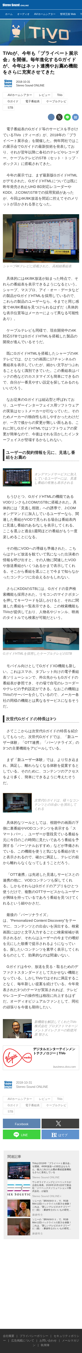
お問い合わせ (48, 1340)
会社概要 (8, 1335)
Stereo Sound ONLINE (30, 85)
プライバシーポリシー (34, 1335)
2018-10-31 (23, 81)
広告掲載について (22, 1340)
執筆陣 (45, 1345)
